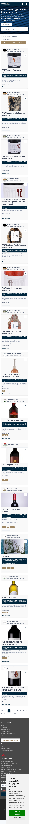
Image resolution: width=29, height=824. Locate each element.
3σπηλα (5, 556)
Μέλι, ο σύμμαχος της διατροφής (9, 763)
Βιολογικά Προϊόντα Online (7, 761)
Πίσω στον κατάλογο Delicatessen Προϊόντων (14, 42)
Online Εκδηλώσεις (5, 731)
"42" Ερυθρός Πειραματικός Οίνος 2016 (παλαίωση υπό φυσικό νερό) (13, 201)
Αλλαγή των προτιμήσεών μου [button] (17, 818)
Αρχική (2, 725)
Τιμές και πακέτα (5, 729)
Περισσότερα (5, 86)
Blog (2, 735)
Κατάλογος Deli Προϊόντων (8, 733)
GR (4, 1)
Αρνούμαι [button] (17, 814)
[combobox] (14, 29)
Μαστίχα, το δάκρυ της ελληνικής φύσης (11, 769)
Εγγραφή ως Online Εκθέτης (10, 740)
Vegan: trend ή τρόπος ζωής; (8, 771)
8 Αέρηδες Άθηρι (9, 597)
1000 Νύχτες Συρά (10, 465)
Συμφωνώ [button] (17, 811)
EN (1, 1)
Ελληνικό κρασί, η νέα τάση (7, 765)
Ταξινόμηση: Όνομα (7, 39)
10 (7, 713)
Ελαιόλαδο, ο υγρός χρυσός (8, 767)
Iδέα (2, 746)
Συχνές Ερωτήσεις (5, 748)
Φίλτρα (7, 24)
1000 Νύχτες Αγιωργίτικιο (13, 420)
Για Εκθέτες (4, 727)
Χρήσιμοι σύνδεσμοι (22, 1)
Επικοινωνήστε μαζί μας (7, 750)
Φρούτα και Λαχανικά (6, 773)
